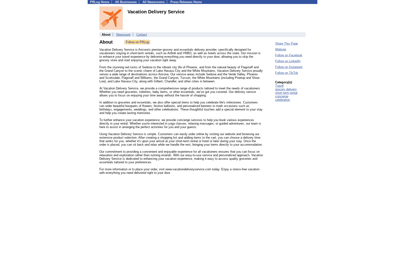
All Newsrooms (153, 2)
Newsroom (123, 34)
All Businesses (126, 2)
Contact (141, 34)
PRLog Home (99, 2)
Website (280, 49)
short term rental (286, 93)
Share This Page (286, 43)
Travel (279, 85)
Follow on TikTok (286, 73)
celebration (282, 100)
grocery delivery (286, 89)
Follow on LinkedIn (287, 61)
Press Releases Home (186, 2)
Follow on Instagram (289, 67)
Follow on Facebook (288, 55)
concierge (281, 96)
